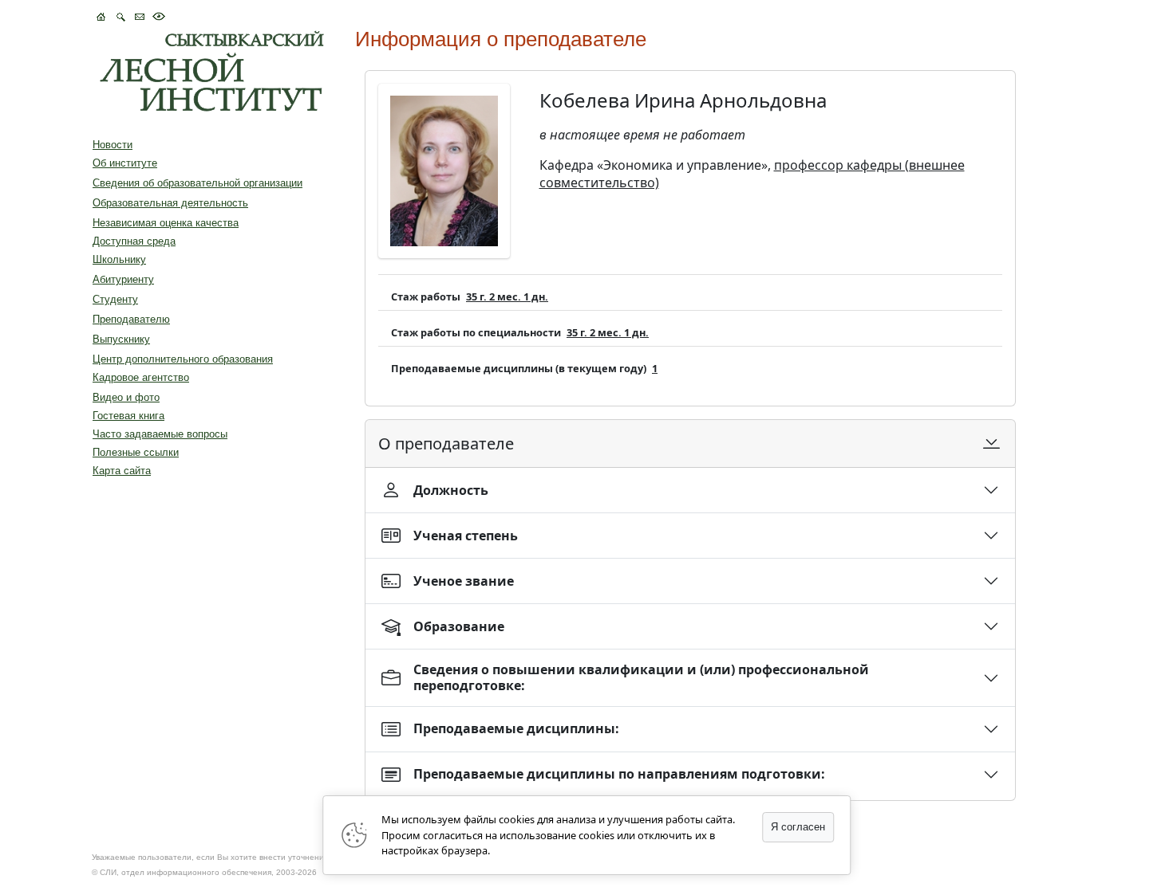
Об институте (125, 163)
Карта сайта (122, 471)
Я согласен (798, 827)
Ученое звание (463, 581)
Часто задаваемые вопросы (160, 434)
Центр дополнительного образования (183, 359)
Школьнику (119, 259)
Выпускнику (121, 339)
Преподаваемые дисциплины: (516, 728)
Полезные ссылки (136, 452)
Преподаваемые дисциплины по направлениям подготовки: (619, 774)
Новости (112, 145)
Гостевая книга (128, 416)
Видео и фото (126, 397)
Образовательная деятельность (170, 203)
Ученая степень (465, 535)
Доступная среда (134, 241)
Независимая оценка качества (166, 223)
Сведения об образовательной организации (197, 183)
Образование (458, 626)
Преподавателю (131, 319)
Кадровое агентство (141, 377)
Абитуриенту (123, 279)
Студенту (115, 299)
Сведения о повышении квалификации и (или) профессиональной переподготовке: (641, 677)
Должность (450, 490)
